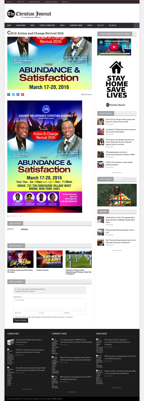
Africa (62, 25)
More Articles (117, 172)
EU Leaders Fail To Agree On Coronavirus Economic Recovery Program (117, 342)
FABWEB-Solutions (57, 399)
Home (9, 25)
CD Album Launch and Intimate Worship (20, 271)
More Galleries (128, 179)
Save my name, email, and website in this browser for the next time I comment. (44, 317)
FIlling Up (112, 25)
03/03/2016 (87, 94)
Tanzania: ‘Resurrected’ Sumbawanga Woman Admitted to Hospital (78, 272)
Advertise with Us (34, 2)
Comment (17, 297)
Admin (24, 229)
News (33, 25)
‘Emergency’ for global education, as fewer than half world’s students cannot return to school (120, 142)
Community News (76, 25)
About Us (10, 2)
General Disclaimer (51, 2)
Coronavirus (21, 25)
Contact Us (20, 2)
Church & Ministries (47, 25)
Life (21, 216)
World (89, 25)
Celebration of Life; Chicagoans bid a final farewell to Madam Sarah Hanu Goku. (120, 219)
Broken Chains (42, 270)
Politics (100, 25)
